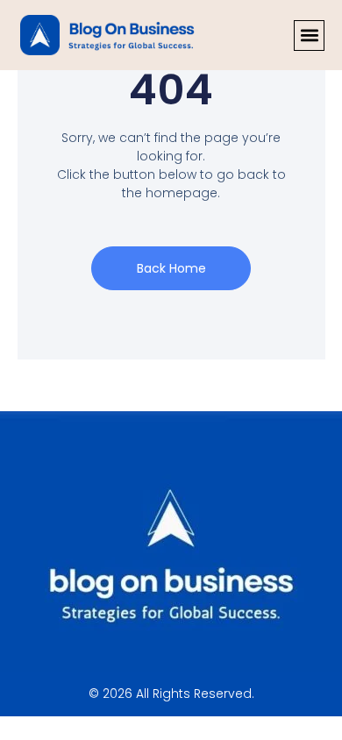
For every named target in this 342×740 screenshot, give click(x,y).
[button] (309, 35)
